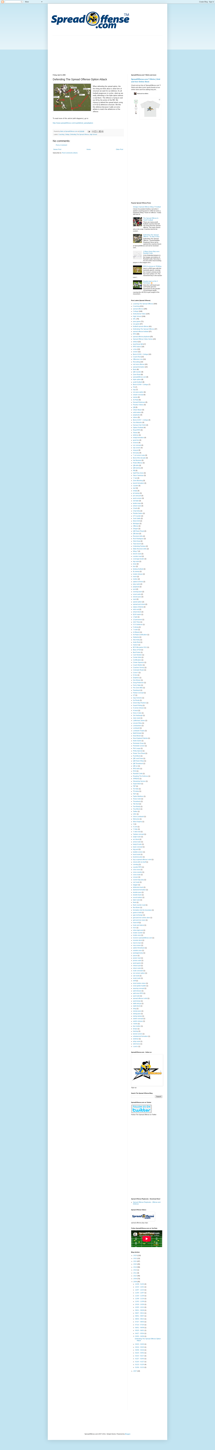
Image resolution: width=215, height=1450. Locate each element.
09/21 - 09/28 (139, 1310)
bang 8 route (137, 844)
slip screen (136, 448)
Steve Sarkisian (138, 475)
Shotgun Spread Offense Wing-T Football (147, 207)
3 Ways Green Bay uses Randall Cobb (151, 252)
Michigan (136, 523)
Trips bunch (137, 544)
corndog (136, 864)
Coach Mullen (137, 665)
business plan (137, 857)
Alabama (136, 637)
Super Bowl (137, 784)
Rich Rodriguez (138, 539)
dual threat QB (138, 344)
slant (134, 599)
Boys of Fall (137, 650)
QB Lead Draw (138, 758)
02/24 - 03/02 (139, 1353)
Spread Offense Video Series (143, 339)
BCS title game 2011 (140, 647)
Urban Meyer (137, 410)
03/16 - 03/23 (139, 1347)
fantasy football (138, 569)
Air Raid (135, 400)
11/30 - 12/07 (139, 1293)
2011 (135, 1273)
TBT (134, 786)
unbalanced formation (140, 1036)
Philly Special (137, 751)
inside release (138, 574)
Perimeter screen (139, 746)
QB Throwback (138, 763)
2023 (135, 1255)
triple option (137, 379)
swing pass (137, 1014)
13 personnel (137, 619)
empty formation (138, 437)
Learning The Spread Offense (143, 304)
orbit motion (137, 412)
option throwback (139, 948)
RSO (134, 771)
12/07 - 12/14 (139, 1290)
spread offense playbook (141, 336)
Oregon (135, 529)
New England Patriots (140, 738)
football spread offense (140, 326)
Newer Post (57, 149)
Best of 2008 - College (140, 384)
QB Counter (137, 372)
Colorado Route (138, 670)
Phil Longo (136, 748)
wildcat (135, 342)
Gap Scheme (137, 698)
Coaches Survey (138, 667)
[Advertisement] (107, 53)
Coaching (61, 134)
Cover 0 (135, 672)
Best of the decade (139, 458)
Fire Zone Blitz (138, 688)
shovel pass (137, 597)
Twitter (135, 811)
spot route (136, 996)
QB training (137, 468)
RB (134, 470)
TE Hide (135, 789)
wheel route (137, 506)
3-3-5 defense (137, 624)
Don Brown (137, 680)
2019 (135, 1267)
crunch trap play (138, 880)
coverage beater (138, 559)
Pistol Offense (137, 463)
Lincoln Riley (137, 723)
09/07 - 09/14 (139, 1313)
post (134, 589)
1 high (135, 617)
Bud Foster (136, 652)
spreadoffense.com (139, 377)
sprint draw (136, 1001)
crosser (135, 877)
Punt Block (136, 756)
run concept (137, 445)
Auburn (135, 645)
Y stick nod (136, 832)
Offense (135, 526)
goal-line (136, 440)
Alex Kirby (136, 640)
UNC (134, 814)
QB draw (136, 533)
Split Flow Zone (138, 473)
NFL (134, 319)
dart (134, 488)
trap (134, 389)
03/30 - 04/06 (139, 1336)
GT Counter (137, 516)
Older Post (119, 149)
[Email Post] (88, 131)
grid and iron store (139, 920)
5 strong (135, 627)
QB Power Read (138, 531)
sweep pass (137, 1011)
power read (137, 958)
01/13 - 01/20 (139, 1364)
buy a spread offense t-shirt (142, 859)
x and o (135, 1046)
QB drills (136, 465)
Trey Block (136, 809)
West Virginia (137, 822)
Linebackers (137, 725)
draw (134, 564)
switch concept (138, 1018)
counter (135, 486)
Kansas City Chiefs (139, 425)
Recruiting (136, 362)
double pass (137, 892)
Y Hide (135, 829)
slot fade (136, 501)
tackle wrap (137, 503)
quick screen (137, 498)
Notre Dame (137, 741)
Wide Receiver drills (140, 549)
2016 (135, 1270)
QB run (135, 766)
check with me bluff (139, 862)
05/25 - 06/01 (139, 1330)
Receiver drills (138, 536)
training (135, 1031)
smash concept (138, 395)
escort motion (137, 897)
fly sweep (136, 571)
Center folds (137, 657)
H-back (135, 710)
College (67, 134)
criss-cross (136, 869)
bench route (137, 554)
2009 (135, 1279)
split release (137, 991)
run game (136, 324)
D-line (135, 675)
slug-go (135, 450)
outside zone (137, 950)
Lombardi (136, 728)
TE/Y (134, 794)
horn (134, 928)
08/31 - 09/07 (139, 1316)
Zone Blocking (138, 480)
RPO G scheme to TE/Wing (152, 266)
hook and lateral (138, 925)
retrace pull (137, 965)
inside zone (137, 935)
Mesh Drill (136, 521)
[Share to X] (97, 131)
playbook (136, 587)
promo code (137, 960)
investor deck (137, 940)
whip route (136, 1041)
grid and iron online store (141, 918)
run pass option (138, 392)
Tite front (136, 804)
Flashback (136, 690)
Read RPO (136, 430)
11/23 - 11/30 (139, 1296)
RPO (134, 334)
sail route (136, 976)
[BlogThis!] (95, 131)
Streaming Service (139, 781)
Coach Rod (137, 357)
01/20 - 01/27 (139, 1362)
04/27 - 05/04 (139, 1333)
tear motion (137, 1026)
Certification (137, 660)
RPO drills (136, 768)
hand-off (136, 922)
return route (137, 968)
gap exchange (138, 915)
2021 (135, 1261)
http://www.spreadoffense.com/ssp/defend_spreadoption (73, 123)
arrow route (137, 842)
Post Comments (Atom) (70, 153)
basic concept (137, 847)
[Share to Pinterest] (102, 131)
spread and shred (139, 604)
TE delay (136, 791)
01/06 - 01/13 (139, 1367)
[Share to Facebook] (100, 131)
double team (137, 895)
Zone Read (137, 374)
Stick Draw (136, 541)
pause (135, 955)
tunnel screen (137, 1034)
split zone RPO (138, 993)
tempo (135, 1029)
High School (93, 134)
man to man (137, 943)
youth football (137, 382)
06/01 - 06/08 (139, 1327)
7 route (135, 629)
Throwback (136, 801)
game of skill (137, 912)
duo (134, 566)
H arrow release (138, 708)
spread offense (138, 309)
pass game (136, 321)
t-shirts (135, 1024)
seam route (137, 978)
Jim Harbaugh (138, 715)
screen (135, 352)
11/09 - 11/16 (139, 1298)
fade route (136, 900)
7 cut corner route (139, 455)
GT (134, 695)
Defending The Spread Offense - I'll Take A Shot (151, 235)
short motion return (139, 983)
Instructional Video (139, 314)
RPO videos (137, 347)
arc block (136, 839)
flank (134, 902)
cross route (136, 875)
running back (137, 592)
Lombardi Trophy (139, 731)
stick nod (136, 609)
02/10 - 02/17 (139, 1356)
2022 (135, 1258)
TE (134, 387)
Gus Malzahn (137, 422)
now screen (137, 945)
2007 (135, 1371)
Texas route (137, 799)
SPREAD (136, 779)
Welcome (136, 819)
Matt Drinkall (137, 733)
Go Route (136, 700)
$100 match (137, 614)
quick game (137, 963)
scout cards (137, 594)
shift (134, 981)
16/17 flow (136, 622)
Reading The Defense (140, 776)
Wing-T (135, 551)
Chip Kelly (136, 511)
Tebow (135, 432)
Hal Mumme (137, 460)
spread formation (138, 367)
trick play (136, 453)
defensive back (138, 887)
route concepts (138, 971)
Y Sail (135, 478)
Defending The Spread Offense (79, 134)
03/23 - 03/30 (139, 1344)
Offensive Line (138, 359)
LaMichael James (139, 720)
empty (135, 491)
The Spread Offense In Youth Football (150, 219)
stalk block (136, 1006)
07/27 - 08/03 (139, 1322)
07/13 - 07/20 (139, 1325)
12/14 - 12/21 (139, 1287)
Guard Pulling (137, 705)
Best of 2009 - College (140, 354)
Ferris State (137, 685)
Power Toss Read (139, 753)
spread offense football (140, 331)
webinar (135, 1039)
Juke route (136, 718)
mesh (135, 576)
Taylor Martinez (138, 796)
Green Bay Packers (139, 703)
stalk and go (137, 1003)
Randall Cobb (137, 773)
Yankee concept (138, 834)
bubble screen (138, 852)
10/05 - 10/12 (139, 1307)
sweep (135, 397)
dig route (136, 561)
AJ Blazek (136, 632)
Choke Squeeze (138, 662)
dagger (135, 885)
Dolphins (136, 678)
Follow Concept (138, 693)
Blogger (127, 1434)
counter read (137, 556)
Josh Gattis (136, 518)
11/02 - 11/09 (139, 1301)
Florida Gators (138, 513)
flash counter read (139, 905)
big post (135, 849)
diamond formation (139, 890)
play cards (136, 584)
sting (134, 1008)
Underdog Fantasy (139, 546)
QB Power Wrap (138, 761)
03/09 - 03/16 (139, 1350)
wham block (137, 612)
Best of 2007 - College (140, 420)
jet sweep (136, 493)
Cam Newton (137, 655)
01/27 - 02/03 (139, 1359)
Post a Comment (61, 145)
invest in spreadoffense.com (142, 938)
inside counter (138, 933)
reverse (135, 443)
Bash (134, 369)
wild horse (136, 1044)
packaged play (138, 953)
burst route (136, 854)
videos (135, 417)
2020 (135, 1264)
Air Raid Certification (140, 635)
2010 (135, 1276)
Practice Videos (138, 405)
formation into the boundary (142, 910)
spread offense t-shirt (140, 998)
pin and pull (137, 496)
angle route (137, 837)
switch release (138, 1021)
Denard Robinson (139, 402)
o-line (135, 349)
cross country (137, 872)
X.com (135, 827)
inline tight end (138, 930)
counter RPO (137, 867)
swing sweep (137, 1016)
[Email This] (93, 131)
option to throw (138, 582)
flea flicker (136, 907)
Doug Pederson (138, 682)
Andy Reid (136, 642)
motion (135, 579)
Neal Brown (137, 736)
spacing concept (138, 988)
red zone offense (138, 364)
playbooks (136, 415)
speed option (137, 602)
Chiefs (135, 508)
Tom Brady (136, 806)
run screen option (139, 973)
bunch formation (138, 483)
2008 (135, 1282)
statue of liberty (138, 607)
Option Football (138, 427)
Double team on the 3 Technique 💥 (150, 282)
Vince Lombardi (138, 816)
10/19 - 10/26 (139, 1304)
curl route (136, 882)
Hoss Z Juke (137, 713)
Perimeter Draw (138, 743)
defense (135, 435)
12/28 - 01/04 (139, 1284)
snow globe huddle (139, 986)
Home (89, 149)
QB (134, 407)
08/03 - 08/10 (139, 1319)
